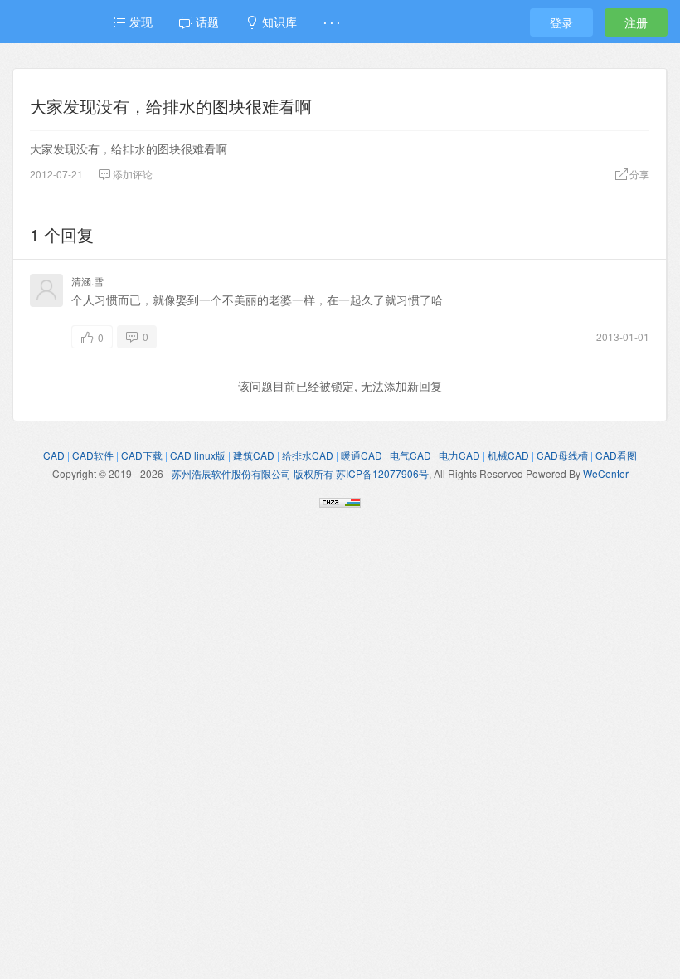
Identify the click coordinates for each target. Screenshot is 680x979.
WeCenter (606, 473)
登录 (561, 22)
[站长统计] (340, 500)
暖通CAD (361, 455)
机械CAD (508, 455)
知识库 (278, 21)
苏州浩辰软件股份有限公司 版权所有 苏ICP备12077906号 (300, 473)
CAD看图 (616, 455)
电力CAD (459, 455)
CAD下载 (142, 455)
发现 (139, 21)
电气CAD (410, 455)
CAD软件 (93, 455)
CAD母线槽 (562, 455)
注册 (636, 22)
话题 (205, 21)
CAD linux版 (198, 455)
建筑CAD (253, 455)
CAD (54, 455)
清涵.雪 (87, 281)
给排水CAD (307, 455)
